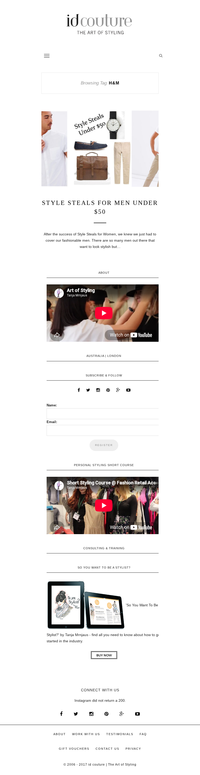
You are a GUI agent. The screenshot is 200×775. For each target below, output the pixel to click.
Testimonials (119, 734)
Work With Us (86, 734)
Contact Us (107, 748)
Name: (52, 405)
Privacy (133, 748)
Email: (52, 422)
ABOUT (59, 734)
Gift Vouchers (74, 748)
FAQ (143, 734)
